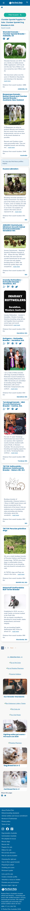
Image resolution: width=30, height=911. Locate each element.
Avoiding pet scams (8, 867)
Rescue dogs (6, 842)
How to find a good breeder (11, 862)
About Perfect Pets (8, 810)
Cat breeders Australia (9, 836)
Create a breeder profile (9, 877)
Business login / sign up (9, 885)
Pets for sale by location (9, 856)
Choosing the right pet (9, 859)
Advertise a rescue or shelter (11, 880)
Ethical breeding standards (10, 813)
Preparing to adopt (8, 865)
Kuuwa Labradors (10, 169)
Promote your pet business (10, 882)
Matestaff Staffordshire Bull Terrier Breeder (13, 588)
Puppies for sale (7, 847)
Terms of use (6, 824)
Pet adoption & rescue (9, 839)
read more (7, 81)
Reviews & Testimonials (9, 819)
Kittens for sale (6, 850)
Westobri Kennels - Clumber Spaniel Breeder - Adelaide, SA (14, 34)
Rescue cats (5, 844)
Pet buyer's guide (7, 870)
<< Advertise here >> (15, 657)
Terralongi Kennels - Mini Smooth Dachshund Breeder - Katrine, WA (14, 404)
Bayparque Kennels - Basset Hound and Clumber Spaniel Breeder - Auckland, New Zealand (15, 97)
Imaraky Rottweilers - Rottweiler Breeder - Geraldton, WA (12, 282)
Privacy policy (6, 821)
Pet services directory (9, 853)
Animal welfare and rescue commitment (14, 816)
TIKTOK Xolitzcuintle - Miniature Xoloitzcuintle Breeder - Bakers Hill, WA (14, 468)
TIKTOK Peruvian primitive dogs (14, 529)
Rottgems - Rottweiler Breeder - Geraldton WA (13, 339)
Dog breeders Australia (9, 833)
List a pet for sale (7, 874)
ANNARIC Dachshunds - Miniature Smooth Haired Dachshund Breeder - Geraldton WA (14, 228)
